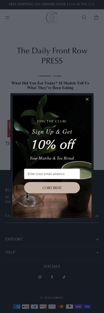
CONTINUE (52, 187)
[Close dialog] (87, 99)
